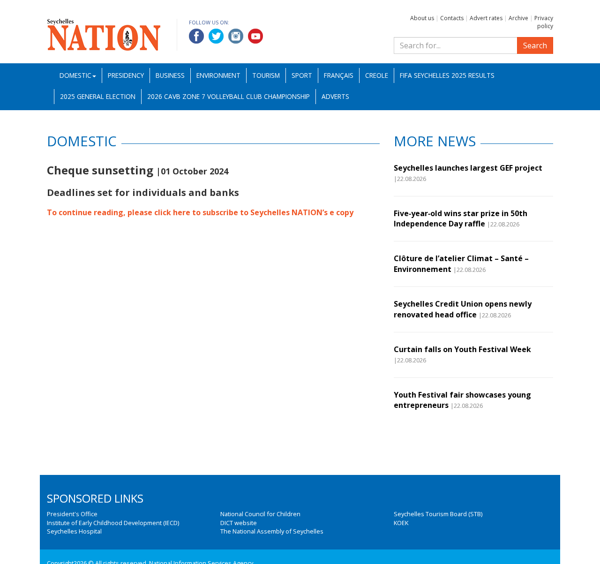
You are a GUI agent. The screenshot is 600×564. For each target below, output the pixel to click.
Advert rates (486, 18)
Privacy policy (543, 22)
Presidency (126, 75)
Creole (376, 75)
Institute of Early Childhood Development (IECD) (113, 523)
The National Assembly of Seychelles (271, 531)
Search (535, 45)
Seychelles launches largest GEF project (468, 168)
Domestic (75, 75)
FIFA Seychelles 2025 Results (447, 75)
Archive (518, 18)
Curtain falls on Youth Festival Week (462, 349)
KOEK (401, 523)
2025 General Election (97, 96)
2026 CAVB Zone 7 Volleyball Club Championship (228, 96)
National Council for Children (260, 514)
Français (338, 75)
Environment (218, 75)
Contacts (452, 18)
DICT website (238, 523)
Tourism (266, 75)
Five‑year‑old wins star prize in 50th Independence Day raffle (460, 218)
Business (170, 75)
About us (422, 18)
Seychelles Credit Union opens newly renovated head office (463, 309)
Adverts (335, 96)
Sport (302, 75)
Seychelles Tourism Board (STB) (438, 514)
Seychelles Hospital (74, 531)
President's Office (72, 514)
